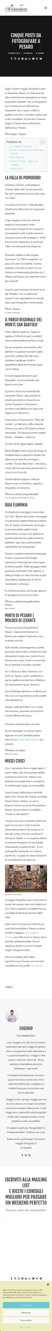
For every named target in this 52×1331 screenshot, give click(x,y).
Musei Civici (16, 168)
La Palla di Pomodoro (21, 146)
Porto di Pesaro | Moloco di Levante (24, 163)
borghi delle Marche (28, 739)
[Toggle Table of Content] (41, 142)
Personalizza (26, 1320)
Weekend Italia (15, 53)
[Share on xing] (37, 58)
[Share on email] (40, 58)
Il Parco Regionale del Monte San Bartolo (27, 151)
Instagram (36, 965)
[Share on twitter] (15, 58)
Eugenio (41, 53)
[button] (47, 1284)
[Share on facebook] (11, 58)
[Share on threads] (19, 58)
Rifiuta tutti (26, 1312)
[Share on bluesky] (33, 58)
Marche (9, 987)
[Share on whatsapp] (29, 58)
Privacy (28, 1327)
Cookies (22, 1327)
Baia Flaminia (17, 157)
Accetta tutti (26, 1305)
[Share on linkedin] (26, 58)
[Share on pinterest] (22, 58)
